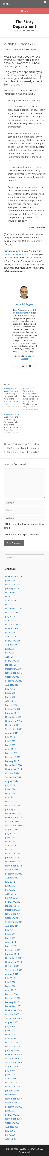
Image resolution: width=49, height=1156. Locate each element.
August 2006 (11, 1126)
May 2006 (10, 1134)
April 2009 (10, 1038)
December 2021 (13, 592)
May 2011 (10, 937)
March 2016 (11, 704)
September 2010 (13, 970)
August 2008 (11, 1066)
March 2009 (11, 1042)
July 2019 (10, 616)
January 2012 (12, 905)
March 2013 (11, 849)
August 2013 (11, 829)
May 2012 (10, 889)
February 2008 (13, 1086)
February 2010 (13, 998)
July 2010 (10, 978)
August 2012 (11, 877)
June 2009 (10, 1030)
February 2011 (13, 949)
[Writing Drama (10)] (13, 423)
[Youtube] (30, 366)
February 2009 (13, 1046)
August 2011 (11, 925)
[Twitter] (26, 366)
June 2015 (10, 741)
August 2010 (11, 974)
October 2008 (12, 1058)
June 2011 (10, 933)
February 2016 (13, 708)
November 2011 (13, 913)
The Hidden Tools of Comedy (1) (23, 452)
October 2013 (12, 821)
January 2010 (12, 1002)
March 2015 (11, 753)
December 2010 (13, 957)
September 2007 (13, 1106)
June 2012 (10, 885)
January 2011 (12, 954)
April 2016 (10, 700)
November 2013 (13, 817)
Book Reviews (14, 443)
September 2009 (13, 1018)
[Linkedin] (23, 366)
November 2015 (13, 720)
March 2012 (11, 897)
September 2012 (13, 873)
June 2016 (10, 692)
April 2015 (10, 749)
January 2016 (12, 712)
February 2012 (13, 901)
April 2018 (10, 636)
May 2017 (10, 652)
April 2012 (10, 893)
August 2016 (11, 684)
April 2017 (10, 656)
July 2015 (10, 737)
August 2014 (11, 781)
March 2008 (11, 1082)
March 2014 (11, 801)
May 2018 (10, 632)
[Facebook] (19, 366)
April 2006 (10, 1138)
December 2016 (13, 668)
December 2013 (13, 813)
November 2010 (13, 962)
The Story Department (24, 24)
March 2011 (11, 945)
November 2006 (13, 1118)
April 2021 (10, 600)
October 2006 (12, 1122)
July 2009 (10, 1026)
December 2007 (13, 1094)
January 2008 (12, 1090)
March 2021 (11, 604)
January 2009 (12, 1050)
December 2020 (13, 608)
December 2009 (13, 1006)
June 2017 (10, 648)
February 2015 (13, 757)
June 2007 (10, 1110)
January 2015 (12, 761)
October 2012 (12, 869)
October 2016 (12, 676)
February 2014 (13, 805)
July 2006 (10, 1130)
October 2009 (12, 1014)
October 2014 (12, 773)
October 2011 (12, 917)
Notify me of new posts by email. (23, 534)
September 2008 (13, 1062)
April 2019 (10, 620)
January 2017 (12, 664)
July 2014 (10, 785)
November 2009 (13, 1010)
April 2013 (10, 845)
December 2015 (13, 716)
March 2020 (11, 612)
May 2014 (10, 793)
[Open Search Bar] (45, 2)
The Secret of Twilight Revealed (23, 447)
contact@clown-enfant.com (17, 254)
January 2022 (12, 588)
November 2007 (13, 1098)
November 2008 (13, 1054)
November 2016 (13, 672)
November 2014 (13, 769)
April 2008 (10, 1078)
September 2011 (13, 921)
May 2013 (10, 841)
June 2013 (10, 837)
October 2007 (12, 1102)
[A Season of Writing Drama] (33, 399)
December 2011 (13, 909)
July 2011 (10, 929)
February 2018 (13, 640)
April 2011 (10, 941)
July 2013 (10, 833)
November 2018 (13, 628)
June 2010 (10, 982)
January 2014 (12, 809)
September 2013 (13, 825)
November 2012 (13, 865)
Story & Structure (30, 443)
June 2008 (10, 1074)
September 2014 (13, 777)
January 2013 (12, 857)
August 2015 (11, 732)
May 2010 (10, 986)
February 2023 (13, 584)
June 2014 (10, 789)
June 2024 (10, 580)
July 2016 (10, 688)
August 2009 (11, 1022)
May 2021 (10, 596)
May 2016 (10, 696)
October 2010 (12, 966)
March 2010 (11, 994)
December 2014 (13, 765)
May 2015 (10, 745)
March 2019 (11, 624)
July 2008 (10, 1070)
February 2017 (13, 660)
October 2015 (12, 724)
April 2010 (10, 990)
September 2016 (13, 680)
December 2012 (13, 861)
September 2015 (13, 729)
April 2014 (10, 797)
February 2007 (13, 1114)
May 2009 (10, 1034)
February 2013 (13, 853)
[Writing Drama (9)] (13, 397)
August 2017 (11, 644)
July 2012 (10, 881)
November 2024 (13, 576)
